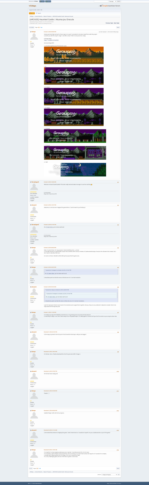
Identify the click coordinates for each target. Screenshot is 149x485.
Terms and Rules (113, 483)
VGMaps (32, 6)
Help (108, 483)
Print (118, 27)
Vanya (34, 32)
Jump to (99, 474)
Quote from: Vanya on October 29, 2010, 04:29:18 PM (57, 290)
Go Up (30, 468)
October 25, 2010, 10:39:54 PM (50, 182)
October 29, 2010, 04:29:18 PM (50, 267)
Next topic (116, 23)
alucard (34, 205)
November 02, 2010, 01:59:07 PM (50, 371)
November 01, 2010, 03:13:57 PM (50, 331)
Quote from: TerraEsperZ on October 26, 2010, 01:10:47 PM (58, 270)
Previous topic (109, 23)
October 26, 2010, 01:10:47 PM (50, 224)
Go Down (31, 27)
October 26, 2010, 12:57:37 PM (50, 205)
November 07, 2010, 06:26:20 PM (50, 410)
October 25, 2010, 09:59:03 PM (50, 31)
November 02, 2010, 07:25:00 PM (50, 390)
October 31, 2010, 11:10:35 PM (50, 312)
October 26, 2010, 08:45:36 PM (50, 247)
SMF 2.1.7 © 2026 (31, 483)
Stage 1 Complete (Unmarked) (51, 40)
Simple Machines (38, 483)
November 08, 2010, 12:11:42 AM (50, 430)
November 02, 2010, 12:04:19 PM (50, 351)
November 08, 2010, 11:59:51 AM (50, 449)
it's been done (49, 227)
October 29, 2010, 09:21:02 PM (50, 286)
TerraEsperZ (35, 182)
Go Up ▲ (119, 483)
